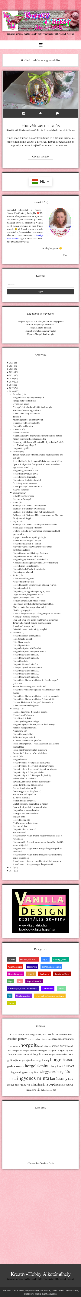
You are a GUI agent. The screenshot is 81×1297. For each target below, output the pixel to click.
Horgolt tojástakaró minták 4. (26, 664)
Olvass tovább (42, 156)
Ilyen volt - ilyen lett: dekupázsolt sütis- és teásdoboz (36, 464)
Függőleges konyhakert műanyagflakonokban (33, 603)
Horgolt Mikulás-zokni (23, 425)
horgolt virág (43, 1060)
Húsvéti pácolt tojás (21, 645)
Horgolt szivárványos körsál (25, 473)
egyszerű (49, 1039)
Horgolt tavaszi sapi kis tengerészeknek (30, 552)
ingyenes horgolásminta (31, 1071)
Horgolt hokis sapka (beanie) (26, 810)
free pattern (14, 1046)
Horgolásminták (15, 973)
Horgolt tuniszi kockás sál (24, 829)
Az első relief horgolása (23, 581)
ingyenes (15, 1072)
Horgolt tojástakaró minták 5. (26, 657)
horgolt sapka (15, 1054)
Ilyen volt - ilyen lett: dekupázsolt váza (30, 806)
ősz (54, 1089)
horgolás (58, 1059)
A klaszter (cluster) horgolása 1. (27, 705)
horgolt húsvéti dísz (31, 1050)
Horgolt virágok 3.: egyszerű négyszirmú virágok (35, 768)
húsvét (69, 1065)
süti (68, 1084)
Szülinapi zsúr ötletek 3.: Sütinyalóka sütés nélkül (35, 524)
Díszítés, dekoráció (27, 129)
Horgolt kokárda (20, 660)
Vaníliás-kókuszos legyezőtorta (26, 410)
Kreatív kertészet (61, 973)
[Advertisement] (40, 1213)
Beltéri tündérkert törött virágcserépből (30, 629)
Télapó (44, 1090)
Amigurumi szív (20, 730)
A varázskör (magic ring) (24, 625)
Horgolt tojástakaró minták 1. (26, 676)
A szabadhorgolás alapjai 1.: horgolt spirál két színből (36, 613)
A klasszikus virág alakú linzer (26, 413)
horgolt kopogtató (48, 1050)
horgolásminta (37, 1066)
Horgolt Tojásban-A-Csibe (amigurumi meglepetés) (40, 321)
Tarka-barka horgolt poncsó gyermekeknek (32, 622)
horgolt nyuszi (65, 1050)
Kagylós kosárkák (21, 489)
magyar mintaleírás (33, 1084)
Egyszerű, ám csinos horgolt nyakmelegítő (31, 781)
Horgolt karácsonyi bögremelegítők (28, 397)
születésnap (60, 1084)
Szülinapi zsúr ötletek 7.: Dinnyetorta (29, 505)
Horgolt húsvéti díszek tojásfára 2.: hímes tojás (33, 698)
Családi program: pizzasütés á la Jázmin (30, 803)
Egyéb (40, 129)
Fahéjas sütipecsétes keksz (24, 400)
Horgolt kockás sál (21, 819)
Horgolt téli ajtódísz (21, 448)
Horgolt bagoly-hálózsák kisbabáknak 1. (31, 559)
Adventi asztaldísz (21, 432)
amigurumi (24, 1034)
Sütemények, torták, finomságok (22, 988)
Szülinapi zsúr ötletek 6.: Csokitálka (29, 508)
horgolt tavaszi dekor (58, 1054)
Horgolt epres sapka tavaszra (25, 565)
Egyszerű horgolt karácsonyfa (40, 333)
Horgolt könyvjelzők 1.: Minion (27, 543)
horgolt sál (27, 1054)
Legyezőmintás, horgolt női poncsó (28, 594)
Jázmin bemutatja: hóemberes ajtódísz (29, 438)
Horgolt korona (20, 759)
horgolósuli (57, 1066)
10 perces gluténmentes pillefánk (27, 740)
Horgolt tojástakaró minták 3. (26, 670)
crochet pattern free (36, 1039)
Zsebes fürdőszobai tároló (24, 787)
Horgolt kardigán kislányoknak (26, 635)
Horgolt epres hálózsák (23, 571)
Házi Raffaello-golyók (22, 638)
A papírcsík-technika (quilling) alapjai (29, 537)
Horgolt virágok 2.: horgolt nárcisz (28, 772)
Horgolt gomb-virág (22, 587)
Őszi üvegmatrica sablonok (25, 483)
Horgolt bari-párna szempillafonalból (29, 651)
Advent (11, 959)
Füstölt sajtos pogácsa (22, 610)
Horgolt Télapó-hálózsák (40, 327)
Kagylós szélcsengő (22, 498)
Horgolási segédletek (51, 966)
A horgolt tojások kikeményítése (27, 667)
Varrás (11, 1003)
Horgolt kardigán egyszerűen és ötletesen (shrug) (35, 584)
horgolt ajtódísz (44, 1045)
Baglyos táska (19, 816)
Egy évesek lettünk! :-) (23, 467)
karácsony (59, 1078)
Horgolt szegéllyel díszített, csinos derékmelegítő (34, 724)
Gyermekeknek (50, 129)
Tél (9, 995)
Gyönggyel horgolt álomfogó (26, 721)
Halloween (32, 966)
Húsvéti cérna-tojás (40, 90)
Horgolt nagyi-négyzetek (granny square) (31, 591)
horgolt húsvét (58, 1046)
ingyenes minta (33, 1077)
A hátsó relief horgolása (23, 578)
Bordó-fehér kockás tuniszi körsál (28, 784)
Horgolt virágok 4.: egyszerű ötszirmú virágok (33, 765)
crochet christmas (64, 1034)
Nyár (10, 981)
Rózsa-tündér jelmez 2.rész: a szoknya (30, 749)
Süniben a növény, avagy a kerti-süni (29, 606)
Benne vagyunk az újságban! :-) (27, 791)
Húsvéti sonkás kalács (23, 718)
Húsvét (62, 129)
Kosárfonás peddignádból (24, 794)
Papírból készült (34, 981)
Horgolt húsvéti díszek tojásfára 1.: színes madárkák (36, 695)
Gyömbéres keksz (21, 403)
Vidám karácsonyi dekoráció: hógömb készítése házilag (37, 435)
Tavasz (72, 129)
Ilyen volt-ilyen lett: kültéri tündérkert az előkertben (35, 619)
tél (38, 1089)
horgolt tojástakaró (27, 1060)
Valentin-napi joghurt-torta (24, 727)
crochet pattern (17, 1038)
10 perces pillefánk (21, 797)
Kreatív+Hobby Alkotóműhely (41, 1273)
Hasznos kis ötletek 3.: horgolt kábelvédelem (33, 702)
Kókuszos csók (20, 832)
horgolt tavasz (40, 1054)
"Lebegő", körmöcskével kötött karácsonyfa (32, 406)
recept (50, 1084)
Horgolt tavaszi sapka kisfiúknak (27, 556)
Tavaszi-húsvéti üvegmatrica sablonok (30, 686)
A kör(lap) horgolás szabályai (26, 616)
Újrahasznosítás (23, 995)
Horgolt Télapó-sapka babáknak (40, 324)
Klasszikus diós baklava (23, 714)
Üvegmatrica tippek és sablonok (50, 995)
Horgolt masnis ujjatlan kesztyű (27, 479)
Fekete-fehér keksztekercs (24, 778)
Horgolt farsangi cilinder (24, 733)
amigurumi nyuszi (38, 1034)
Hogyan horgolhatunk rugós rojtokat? (29, 600)
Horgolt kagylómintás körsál (25, 470)
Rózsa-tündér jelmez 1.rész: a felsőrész (30, 752)
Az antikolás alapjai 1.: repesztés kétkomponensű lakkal (37, 460)
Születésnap (47, 988)
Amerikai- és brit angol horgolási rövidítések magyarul (37, 860)
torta (34, 1089)
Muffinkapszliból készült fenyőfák (28, 419)
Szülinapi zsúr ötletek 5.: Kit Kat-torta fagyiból (33, 511)
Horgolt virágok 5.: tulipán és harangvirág (31, 762)
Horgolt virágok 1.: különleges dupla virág (32, 775)
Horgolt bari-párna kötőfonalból (27, 648)
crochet (51, 1034)
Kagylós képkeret (20, 825)
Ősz (20, 981)
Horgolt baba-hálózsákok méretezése (29, 568)
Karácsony (44, 973)
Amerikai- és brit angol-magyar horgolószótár (33, 864)
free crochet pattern (63, 1039)
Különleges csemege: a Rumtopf (27, 527)
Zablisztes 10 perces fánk (24, 737)
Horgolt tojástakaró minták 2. (26, 673)
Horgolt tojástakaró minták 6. (26, 654)
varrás (49, 1090)
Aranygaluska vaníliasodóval (25, 813)
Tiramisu (17, 416)
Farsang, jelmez (60, 959)
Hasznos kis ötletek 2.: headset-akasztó (30, 711)
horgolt (28, 1044)
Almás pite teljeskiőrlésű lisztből (27, 486)
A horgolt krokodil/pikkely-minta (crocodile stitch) (35, 562)
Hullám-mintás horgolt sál (24, 800)
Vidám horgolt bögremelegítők (26, 422)
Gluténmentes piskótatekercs (25, 822)
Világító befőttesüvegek (23, 495)
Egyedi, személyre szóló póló (26, 597)
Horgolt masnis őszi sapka (24, 476)
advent (13, 1034)
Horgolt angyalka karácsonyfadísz (40, 330)
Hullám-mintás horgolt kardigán (27, 540)
